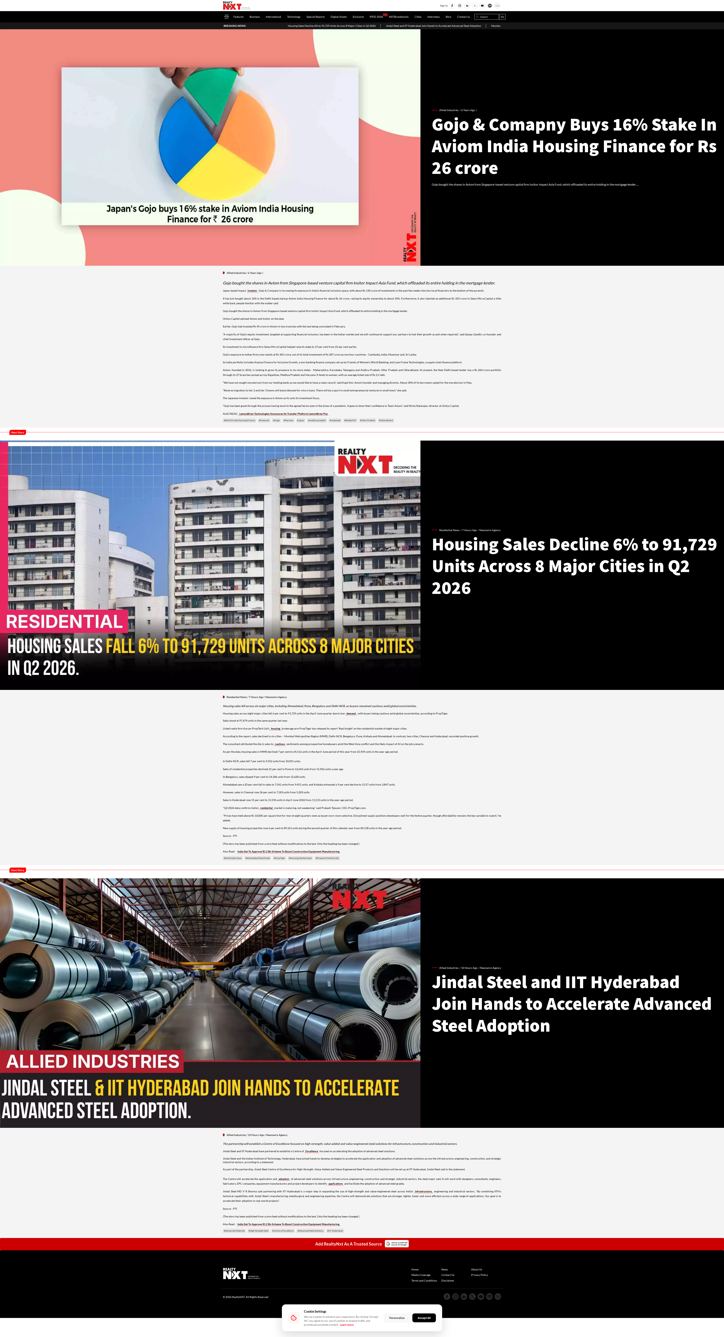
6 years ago (468, 110)
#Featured (264, 420)
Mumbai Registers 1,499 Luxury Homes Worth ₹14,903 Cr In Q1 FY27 (347, 25)
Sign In (444, 5)
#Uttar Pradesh (367, 420)
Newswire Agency (490, 530)
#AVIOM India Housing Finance (239, 420)
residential (266, 807)
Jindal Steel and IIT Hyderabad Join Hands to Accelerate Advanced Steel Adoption (249, 25)
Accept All (424, 1317)
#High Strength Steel (258, 1230)
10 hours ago (469, 967)
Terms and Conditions (424, 1280)
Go (502, 16)
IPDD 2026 (376, 16)
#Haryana (288, 420)
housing (275, 728)
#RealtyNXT (350, 420)
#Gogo (276, 420)
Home (415, 1269)
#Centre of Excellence (283, 1230)
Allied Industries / (450, 110)
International (273, 16)
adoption (284, 1178)
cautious (280, 744)
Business (255, 16)
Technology (294, 16)
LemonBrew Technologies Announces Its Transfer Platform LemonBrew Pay (283, 413)
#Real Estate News (233, 858)
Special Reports (316, 16)
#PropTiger (279, 858)
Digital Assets (339, 16)
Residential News (237, 697)
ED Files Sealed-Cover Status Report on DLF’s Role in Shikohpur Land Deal (442, 25)
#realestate (335, 420)
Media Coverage (420, 1274)
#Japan (300, 420)
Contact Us (447, 1274)
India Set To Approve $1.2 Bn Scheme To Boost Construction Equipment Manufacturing (288, 851)
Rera (448, 16)
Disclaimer (447, 1280)
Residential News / (450, 530)
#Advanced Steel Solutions (311, 1230)
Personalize (397, 1317)
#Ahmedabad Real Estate (257, 858)
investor (252, 290)
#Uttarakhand (386, 420)
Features (238, 16)
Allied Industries (236, 272)
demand (351, 713)
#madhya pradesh (317, 420)
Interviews (433, 16)
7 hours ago (469, 530)
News (444, 1269)
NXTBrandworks (399, 16)
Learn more (347, 1324)
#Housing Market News (300, 858)
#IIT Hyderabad (335, 1230)
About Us (476, 1269)
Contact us (463, 16)
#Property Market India (327, 858)
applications (335, 1183)
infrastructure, (423, 1191)
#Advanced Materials (234, 1230)
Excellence (311, 1151)
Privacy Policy (479, 1274)
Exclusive (358, 16)
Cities (418, 16)
